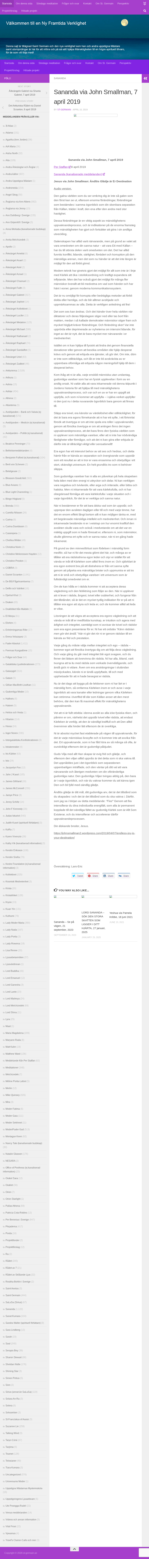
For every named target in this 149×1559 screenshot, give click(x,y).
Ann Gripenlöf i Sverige (18, 222)
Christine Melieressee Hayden (21, 554)
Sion (8, 1385)
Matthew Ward (13, 1054)
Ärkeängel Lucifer (15, 315)
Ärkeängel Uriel (14, 357)
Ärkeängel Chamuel (16, 281)
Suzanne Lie (12, 1426)
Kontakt (87, 3)
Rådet (9, 1261)
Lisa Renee (11, 950)
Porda (9, 1233)
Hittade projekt (29, 10)
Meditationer (12, 1067)
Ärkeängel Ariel (13, 267)
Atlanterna (11, 405)
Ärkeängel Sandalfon (16, 350)
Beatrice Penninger (15, 444)
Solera (9, 1405)
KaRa (8, 829)
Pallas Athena (13, 1206)
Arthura (9, 377)
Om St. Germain (104, 3)
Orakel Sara (12, 1178)
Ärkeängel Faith (14, 288)
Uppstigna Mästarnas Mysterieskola (24, 1488)
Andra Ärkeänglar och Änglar (21, 167)
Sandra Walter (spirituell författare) (23, 1323)
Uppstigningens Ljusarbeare (20, 1499)
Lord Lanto (11, 992)
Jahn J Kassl (12, 774)
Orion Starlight (13, 1199)
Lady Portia (11, 936)
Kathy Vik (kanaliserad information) (24, 843)
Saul (8, 1343)
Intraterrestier (12, 747)
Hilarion (10, 719)
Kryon (9, 902)
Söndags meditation (47, 3)
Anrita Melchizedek (15, 239)
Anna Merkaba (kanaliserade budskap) (26, 229)
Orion (8, 1192)
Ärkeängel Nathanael (17, 336)
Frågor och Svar (14, 657)
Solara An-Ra (12, 1398)
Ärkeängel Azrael (14, 274)
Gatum (9, 678)
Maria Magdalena (15, 1033)
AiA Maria (11, 146)
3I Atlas (9, 126)
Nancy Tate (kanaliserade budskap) (24, 1143)
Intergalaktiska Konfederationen (22, 740)
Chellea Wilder (13, 540)
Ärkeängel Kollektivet (17, 308)
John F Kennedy (14, 809)
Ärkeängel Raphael (16, 343)
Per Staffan (61, 166)
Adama (9, 132)
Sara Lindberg (13, 1330)
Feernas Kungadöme (16, 650)
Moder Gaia (12, 1116)
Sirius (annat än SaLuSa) (19, 1392)
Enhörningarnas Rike (17, 630)
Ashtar (9, 391)
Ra (7, 1254)
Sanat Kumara (13, 1316)
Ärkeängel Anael (14, 260)
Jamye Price (12, 795)
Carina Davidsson (15, 526)
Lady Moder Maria (15, 923)
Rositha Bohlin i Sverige (18, 1281)
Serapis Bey (12, 1350)
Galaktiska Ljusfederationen (20, 664)
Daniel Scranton (14, 574)
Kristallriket (11, 895)
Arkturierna (11, 370)
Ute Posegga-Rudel (16, 1506)
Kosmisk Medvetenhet (17, 881)
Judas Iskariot (13, 816)
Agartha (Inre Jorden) (16, 139)
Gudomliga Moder (15, 691)
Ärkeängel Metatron (16, 322)
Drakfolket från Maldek (17, 609)
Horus (9, 726)
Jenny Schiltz (12, 802)
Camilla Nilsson (14, 512)
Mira (8, 1102)
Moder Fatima (13, 1109)
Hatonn (9, 705)
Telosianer (11, 1461)
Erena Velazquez (14, 636)
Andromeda (12, 188)
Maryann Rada (13, 1040)
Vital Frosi (11, 1526)
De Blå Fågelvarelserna (18, 581)
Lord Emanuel (13, 978)
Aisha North (12, 153)
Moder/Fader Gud (15, 1129)
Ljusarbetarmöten (15, 957)
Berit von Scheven (15, 464)
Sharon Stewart (14, 1357)
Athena (9, 398)
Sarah (9, 1336)
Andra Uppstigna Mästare (19, 181)
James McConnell (15, 788)
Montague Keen (14, 1136)
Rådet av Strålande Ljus (18, 1274)
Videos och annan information (21, 1519)
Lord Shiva (11, 1012)
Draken (9, 602)
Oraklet (9, 1185)
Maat (8, 1026)
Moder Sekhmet (14, 1122)
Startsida (7, 3)
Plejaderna (11, 1226)
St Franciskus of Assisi (17, 1419)
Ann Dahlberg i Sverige (18, 215)
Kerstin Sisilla (13, 857)
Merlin (9, 1088)
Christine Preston (14, 561)
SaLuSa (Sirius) (14, 1302)
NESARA (10, 1161)
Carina (9, 519)
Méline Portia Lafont (16, 1081)
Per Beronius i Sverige (17, 1219)
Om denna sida (24, 3)
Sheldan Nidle (13, 1364)
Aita (8, 160)
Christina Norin (13, 547)
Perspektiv (123, 3)
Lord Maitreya (13, 998)
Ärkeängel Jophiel (15, 302)
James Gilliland (14, 781)
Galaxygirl (11, 671)
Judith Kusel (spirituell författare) (22, 822)
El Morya (10, 616)
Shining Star (12, 1371)
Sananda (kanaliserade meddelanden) (78, 174)
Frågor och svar (70, 3)
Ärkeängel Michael (15, 329)
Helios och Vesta (14, 712)
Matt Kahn (11, 1047)
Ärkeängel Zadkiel (15, 364)
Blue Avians (12, 485)
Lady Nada (11, 930)
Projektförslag (9, 10)
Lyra (8, 1019)
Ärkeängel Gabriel (15, 295)
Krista (8, 888)
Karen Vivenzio (13, 836)
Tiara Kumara (12, 1467)
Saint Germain (13, 1295)
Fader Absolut (13, 643)
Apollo (9, 246)
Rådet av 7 (11, 1268)
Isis (7, 760)
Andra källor (12, 174)
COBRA (10, 568)
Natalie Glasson (14, 1154)
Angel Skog (12, 194)
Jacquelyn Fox (13, 767)
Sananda (60, 78)
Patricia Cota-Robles (16, 1212)
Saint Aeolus (12, 1288)
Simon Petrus (12, 1378)
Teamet (9, 1454)
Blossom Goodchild (16, 478)
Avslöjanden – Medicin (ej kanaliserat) (25, 422)
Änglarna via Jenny (15, 208)
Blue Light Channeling (17, 492)
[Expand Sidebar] (145, 78)
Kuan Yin (10, 909)
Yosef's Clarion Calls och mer (21, 1540)
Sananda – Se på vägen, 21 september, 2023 (64, 926)
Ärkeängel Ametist (15, 253)
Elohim (9, 623)
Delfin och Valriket (15, 588)
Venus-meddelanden (16, 1512)
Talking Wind (12, 1433)
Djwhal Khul (12, 595)
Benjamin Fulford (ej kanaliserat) (22, 457)
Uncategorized (13, 1474)
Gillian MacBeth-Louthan (18, 685)
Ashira (9, 384)
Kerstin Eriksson (14, 850)
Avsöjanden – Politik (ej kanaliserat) (24, 433)
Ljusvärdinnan (13, 964)
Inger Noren (12, 733)
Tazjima (10, 1447)
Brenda (9, 506)
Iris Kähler (11, 753)
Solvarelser (11, 1412)
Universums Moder (15, 1481)
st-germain (64, 109)
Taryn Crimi (11, 1440)
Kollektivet (11, 874)
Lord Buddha (12, 971)
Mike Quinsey (13, 1095)
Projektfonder (12, 1240)
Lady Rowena (13, 943)
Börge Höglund (13, 499)
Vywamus (11, 1533)
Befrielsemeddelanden (17, 450)
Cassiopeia (11, 533)
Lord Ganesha (13, 985)
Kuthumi (10, 916)
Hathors (10, 698)
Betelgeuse (11, 471)
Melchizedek (12, 1074)
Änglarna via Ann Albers (18, 201)
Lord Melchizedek (15, 1005)
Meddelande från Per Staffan (20, 1060)
